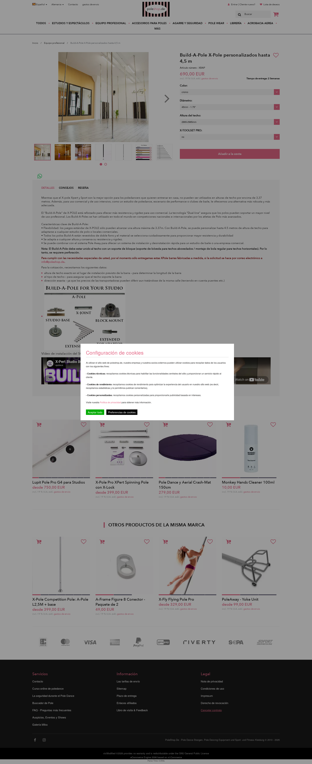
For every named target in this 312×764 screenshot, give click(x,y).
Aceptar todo (95, 412)
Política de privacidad (111, 402)
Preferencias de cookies (122, 412)
